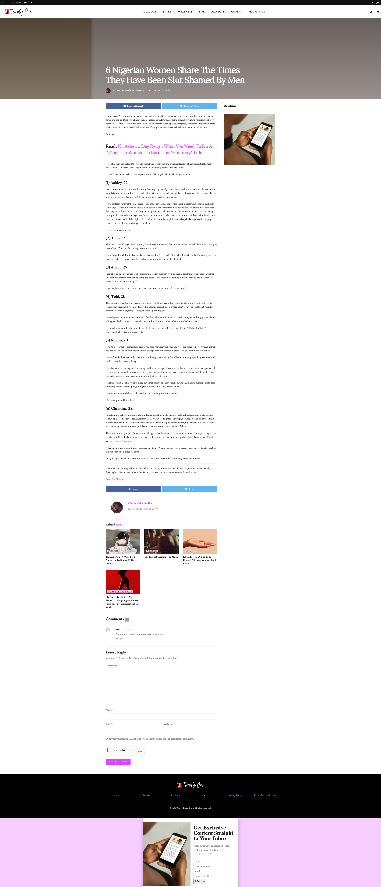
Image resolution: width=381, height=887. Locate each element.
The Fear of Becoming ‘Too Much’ (161, 556)
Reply (120, 639)
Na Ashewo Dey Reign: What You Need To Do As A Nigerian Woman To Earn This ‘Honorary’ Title (160, 149)
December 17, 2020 (144, 90)
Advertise (146, 795)
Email (110, 724)
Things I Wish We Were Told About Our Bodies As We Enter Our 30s (121, 560)
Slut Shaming (118, 479)
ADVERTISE (16, 2)
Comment (112, 665)
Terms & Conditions (265, 795)
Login (376, 2)
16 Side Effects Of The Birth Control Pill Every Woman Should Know (200, 560)
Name (110, 710)
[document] (190, 852)
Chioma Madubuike (122, 90)
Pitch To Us (257, 11)
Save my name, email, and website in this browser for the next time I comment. (151, 738)
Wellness (113, 551)
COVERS (236, 11)
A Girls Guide (161, 90)
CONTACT (27, 2)
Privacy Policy (235, 795)
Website (168, 724)
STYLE (167, 11)
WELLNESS (185, 11)
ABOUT (5, 2)
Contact (175, 795)
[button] (190, 820)
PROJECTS (217, 11)
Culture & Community (120, 591)
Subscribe (200, 881)
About (116, 795)
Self (169, 90)
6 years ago (128, 630)
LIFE (202, 11)
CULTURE (149, 11)
